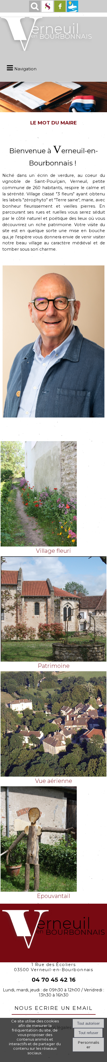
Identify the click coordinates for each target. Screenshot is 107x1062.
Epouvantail (53, 896)
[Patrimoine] (53, 613)
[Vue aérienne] (53, 728)
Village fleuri (53, 550)
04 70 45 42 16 (54, 979)
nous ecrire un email (54, 1007)
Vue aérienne (53, 780)
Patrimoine (54, 665)
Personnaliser (88, 1044)
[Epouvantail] (53, 843)
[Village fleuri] (53, 498)
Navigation (25, 68)
